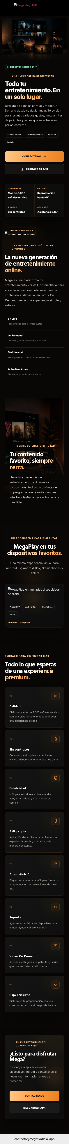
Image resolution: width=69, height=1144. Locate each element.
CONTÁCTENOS (32, 156)
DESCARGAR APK (37, 168)
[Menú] (49, 8)
